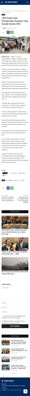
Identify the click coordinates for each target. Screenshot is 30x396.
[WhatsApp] (12, 32)
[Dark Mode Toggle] (25, 391)
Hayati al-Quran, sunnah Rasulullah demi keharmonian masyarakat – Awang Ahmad (18, 367)
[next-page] (5, 277)
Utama (6, 11)
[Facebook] (8, 32)
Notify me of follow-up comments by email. (14, 321)
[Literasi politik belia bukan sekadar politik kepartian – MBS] (15, 244)
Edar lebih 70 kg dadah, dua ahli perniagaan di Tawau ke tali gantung (8, 198)
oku (19, 180)
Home (3, 11)
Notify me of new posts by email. (11, 323)
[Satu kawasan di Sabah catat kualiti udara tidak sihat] (15, 264)
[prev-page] (3, 277)
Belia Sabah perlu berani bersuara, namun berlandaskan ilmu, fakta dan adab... (14, 232)
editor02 (5, 28)
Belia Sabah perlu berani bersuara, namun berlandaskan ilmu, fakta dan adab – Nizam (19, 342)
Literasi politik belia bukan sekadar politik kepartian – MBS (14, 253)
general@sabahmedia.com (15, 390)
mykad (15, 180)
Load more (14, 373)
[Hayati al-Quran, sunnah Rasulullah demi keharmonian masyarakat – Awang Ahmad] (6, 367)
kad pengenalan (9, 180)
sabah (23, 180)
